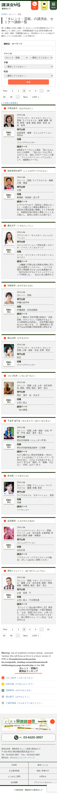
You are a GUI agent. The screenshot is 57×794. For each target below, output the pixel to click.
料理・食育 (25, 123)
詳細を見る (9, 133)
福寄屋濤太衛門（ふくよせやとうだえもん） (27, 171)
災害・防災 (45, 350)
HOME (4, 14)
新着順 (14, 103)
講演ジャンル (43, 765)
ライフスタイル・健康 (32, 120)
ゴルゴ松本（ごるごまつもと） (21, 376)
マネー (35, 580)
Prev (5, 91)
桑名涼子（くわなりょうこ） (20, 225)
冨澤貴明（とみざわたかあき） (21, 521)
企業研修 (46, 533)
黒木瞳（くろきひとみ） (18, 476)
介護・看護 (22, 183)
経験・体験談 (34, 535)
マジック (21, 533)
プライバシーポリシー (43, 782)
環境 (34, 123)
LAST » (35, 97)
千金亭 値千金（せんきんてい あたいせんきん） (29, 421)
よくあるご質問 (14, 776)
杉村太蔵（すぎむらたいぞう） (20, 684)
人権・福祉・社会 (30, 350)
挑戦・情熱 (25, 388)
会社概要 (14, 782)
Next (25, 97)
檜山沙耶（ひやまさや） (18, 338)
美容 (40, 488)
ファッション (38, 485)
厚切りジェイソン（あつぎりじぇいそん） (26, 571)
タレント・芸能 (24, 180)
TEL (34, 7)
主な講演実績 (14, 771)
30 (11, 97)
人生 (34, 385)
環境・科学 (42, 123)
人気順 (6, 103)
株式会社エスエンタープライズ (22, 758)
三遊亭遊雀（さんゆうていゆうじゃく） (24, 703)
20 (4, 97)
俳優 (34, 488)
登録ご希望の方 (43, 771)
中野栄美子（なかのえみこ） (20, 108)
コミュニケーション (26, 530)
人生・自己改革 (45, 385)
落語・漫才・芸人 (40, 388)
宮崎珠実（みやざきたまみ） (20, 285)
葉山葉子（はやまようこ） (18, 696)
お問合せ (42, 776)
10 (48, 91)
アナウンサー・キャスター (29, 118)
